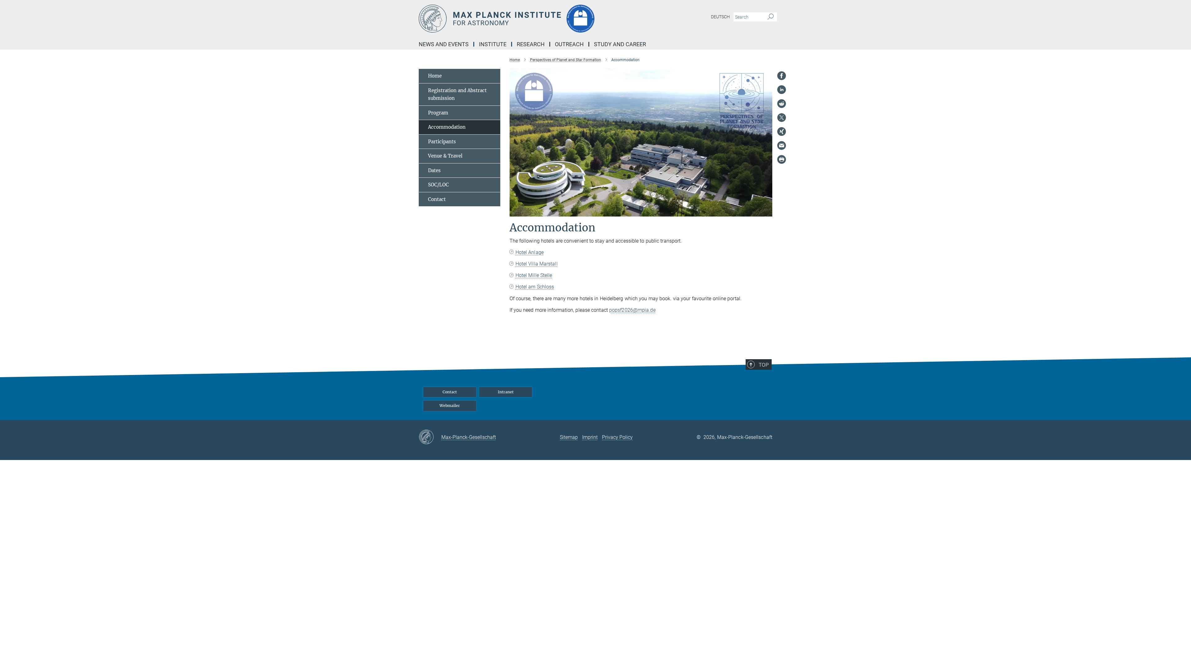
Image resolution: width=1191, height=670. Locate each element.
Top (764, 365)
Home (435, 76)
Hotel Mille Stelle (533, 275)
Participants (442, 142)
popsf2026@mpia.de (632, 310)
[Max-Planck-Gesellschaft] (430, 437)
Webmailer (449, 405)
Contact (437, 199)
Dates (434, 170)
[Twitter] (781, 117)
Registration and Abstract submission (457, 94)
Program (438, 113)
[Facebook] (781, 75)
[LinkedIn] (781, 89)
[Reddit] (781, 103)
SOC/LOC (438, 185)
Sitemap (569, 437)
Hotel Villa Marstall (536, 264)
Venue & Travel (445, 156)
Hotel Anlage (529, 252)
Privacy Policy (617, 437)
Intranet (506, 392)
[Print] (781, 159)
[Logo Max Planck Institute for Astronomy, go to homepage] (535, 19)
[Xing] (781, 131)
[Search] (770, 17)
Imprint (590, 437)
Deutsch (720, 16)
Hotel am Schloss (534, 287)
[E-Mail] (781, 145)
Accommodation (447, 127)
